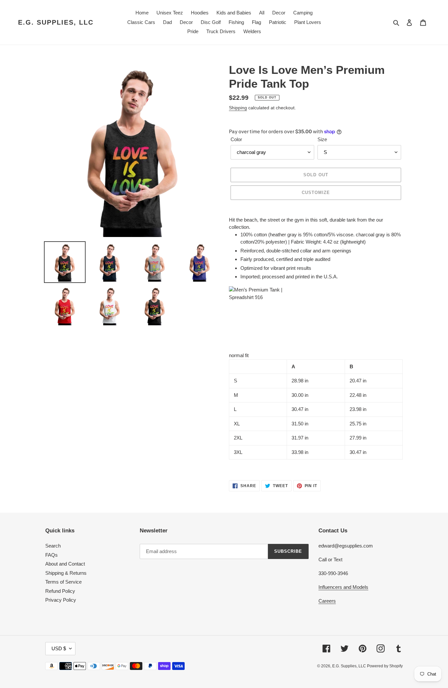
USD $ (58, 648)
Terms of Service (63, 582)
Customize (316, 192)
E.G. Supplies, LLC (55, 22)
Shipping (238, 107)
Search (53, 545)
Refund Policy (60, 591)
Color (236, 139)
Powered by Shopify (385, 666)
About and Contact (65, 564)
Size (322, 139)
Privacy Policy (60, 600)
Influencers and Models (343, 587)
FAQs (51, 555)
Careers (327, 601)
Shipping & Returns (66, 573)
